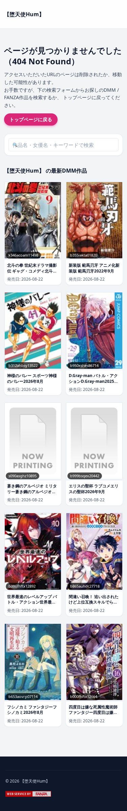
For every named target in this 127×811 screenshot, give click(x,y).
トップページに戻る (30, 119)
